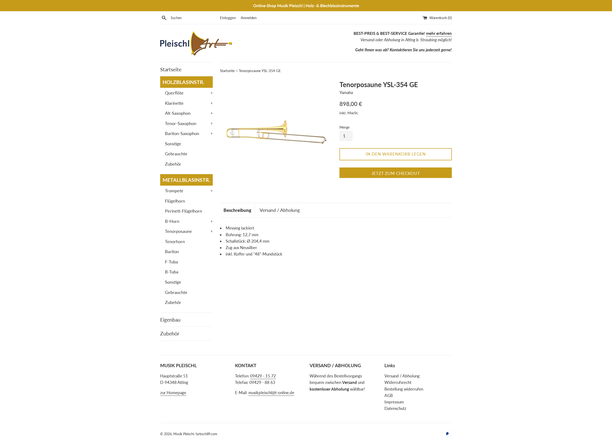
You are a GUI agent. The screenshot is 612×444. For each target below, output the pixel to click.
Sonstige (173, 143)
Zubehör (173, 164)
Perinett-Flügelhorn (183, 211)
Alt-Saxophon (189, 113)
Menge (344, 127)
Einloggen (228, 18)
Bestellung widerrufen (403, 389)
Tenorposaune (189, 231)
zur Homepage (173, 392)
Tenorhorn (175, 241)
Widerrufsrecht (397, 382)
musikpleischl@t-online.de (271, 392)
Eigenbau (170, 320)
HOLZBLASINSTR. (183, 82)
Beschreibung (237, 210)
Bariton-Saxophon (189, 133)
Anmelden (249, 18)
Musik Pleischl (183, 434)
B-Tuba (171, 271)
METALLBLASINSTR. (186, 180)
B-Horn (189, 221)
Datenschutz (395, 408)
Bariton (172, 251)
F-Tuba (171, 261)
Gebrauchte (176, 153)
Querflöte (189, 92)
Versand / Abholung (280, 210)
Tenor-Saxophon (189, 123)
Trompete (189, 190)
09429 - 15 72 (263, 375)
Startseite (170, 69)
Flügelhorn (175, 201)
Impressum (394, 401)
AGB (388, 395)
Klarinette (189, 103)
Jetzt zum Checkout (396, 173)
